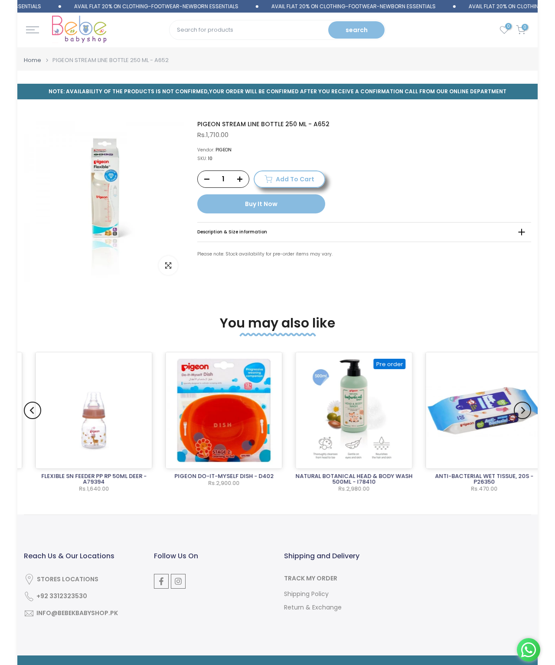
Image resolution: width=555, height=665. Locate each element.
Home (32, 60)
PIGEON (223, 150)
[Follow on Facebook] (161, 581)
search (357, 30)
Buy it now (261, 204)
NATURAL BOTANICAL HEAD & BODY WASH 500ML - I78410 (343, 479)
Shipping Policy (306, 594)
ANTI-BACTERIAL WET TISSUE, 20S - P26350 (473, 479)
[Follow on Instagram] (178, 581)
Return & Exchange (313, 607)
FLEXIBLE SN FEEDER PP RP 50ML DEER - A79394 (83, 479)
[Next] (522, 410)
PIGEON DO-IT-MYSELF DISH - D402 (213, 476)
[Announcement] (137, 6)
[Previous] (32, 410)
